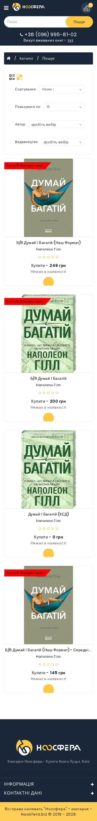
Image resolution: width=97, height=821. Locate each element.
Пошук (79, 22)
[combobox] (57, 124)
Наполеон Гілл (48, 249)
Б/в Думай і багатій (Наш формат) (48, 242)
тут (70, 40)
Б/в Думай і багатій (48, 378)
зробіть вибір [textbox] (43, 124)
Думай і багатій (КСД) (48, 514)
